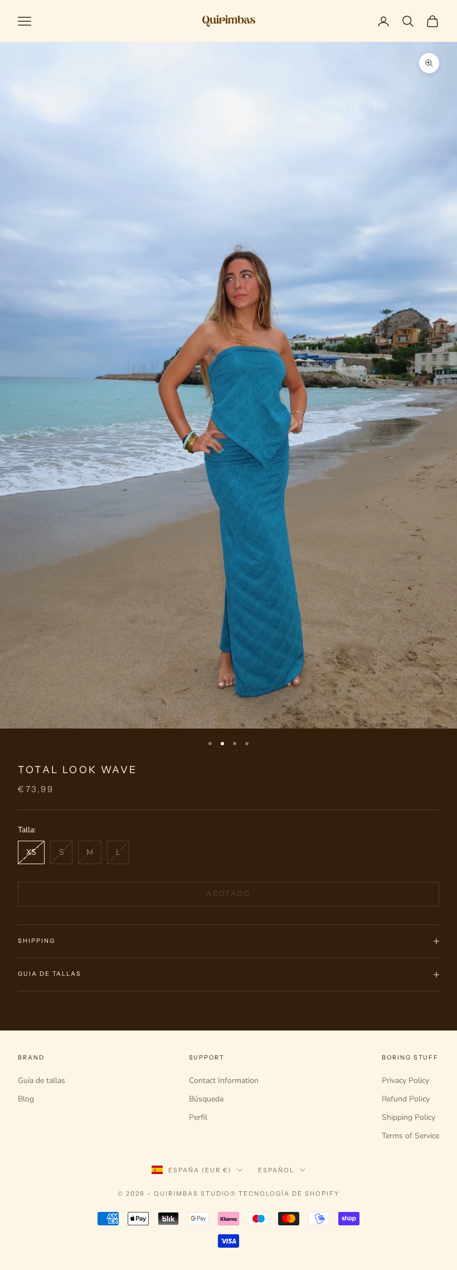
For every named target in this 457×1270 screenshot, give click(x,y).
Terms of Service (410, 1135)
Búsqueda (206, 1099)
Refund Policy (406, 1099)
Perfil (198, 1117)
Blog (26, 1099)
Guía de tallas (41, 1080)
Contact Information (224, 1080)
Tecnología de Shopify (289, 1193)
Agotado (228, 894)
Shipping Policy (408, 1117)
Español (276, 1170)
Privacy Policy (405, 1080)
